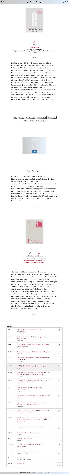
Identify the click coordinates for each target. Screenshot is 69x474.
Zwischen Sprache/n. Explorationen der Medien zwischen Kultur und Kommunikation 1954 (33, 411)
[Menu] (1, 2)
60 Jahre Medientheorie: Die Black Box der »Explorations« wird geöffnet (34, 396)
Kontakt (38, 472)
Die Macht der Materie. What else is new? (28, 433)
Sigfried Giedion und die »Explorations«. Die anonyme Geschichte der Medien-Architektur (32, 404)
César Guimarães (34, 47)
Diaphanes (34, 2)
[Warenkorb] (67, 2)
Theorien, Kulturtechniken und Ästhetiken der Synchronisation (30, 445)
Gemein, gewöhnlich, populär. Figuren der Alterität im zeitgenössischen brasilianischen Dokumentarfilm (31, 366)
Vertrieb (34, 472)
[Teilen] (36, 58)
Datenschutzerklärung (46, 472)
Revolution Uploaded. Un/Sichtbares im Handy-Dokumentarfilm (30, 389)
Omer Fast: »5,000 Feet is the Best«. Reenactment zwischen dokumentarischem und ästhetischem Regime (33, 374)
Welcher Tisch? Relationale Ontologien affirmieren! (31, 427)
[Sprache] (65, 2)
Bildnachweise (21, 463)
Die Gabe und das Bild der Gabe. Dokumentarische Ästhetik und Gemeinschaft (33, 358)
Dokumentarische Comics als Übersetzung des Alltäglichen (33, 352)
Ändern (34, 151)
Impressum (54, 472)
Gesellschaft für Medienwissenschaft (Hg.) (34, 259)
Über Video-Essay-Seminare (24, 438)
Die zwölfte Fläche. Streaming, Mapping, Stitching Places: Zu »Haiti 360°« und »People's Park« (33, 381)
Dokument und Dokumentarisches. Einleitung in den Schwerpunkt (31, 330)
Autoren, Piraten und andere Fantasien (28, 452)
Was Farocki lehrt (22, 458)
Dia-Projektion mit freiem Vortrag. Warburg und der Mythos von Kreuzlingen (33, 338)
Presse (30, 472)
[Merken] (33, 58)
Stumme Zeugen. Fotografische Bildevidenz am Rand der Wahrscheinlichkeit (33, 345)
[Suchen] (3, 2)
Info (27, 472)
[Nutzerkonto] (63, 2)
